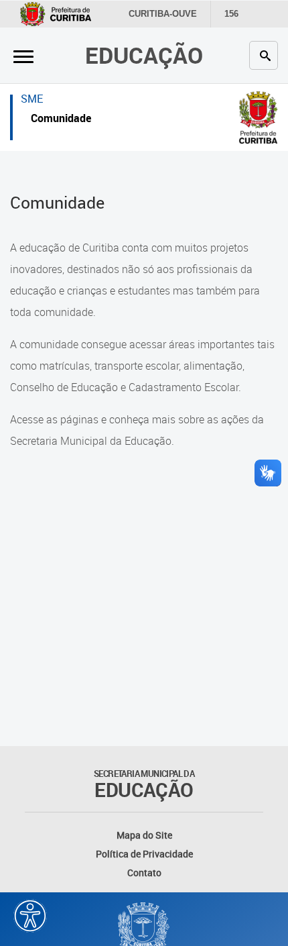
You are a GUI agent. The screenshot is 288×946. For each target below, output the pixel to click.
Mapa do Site (144, 835)
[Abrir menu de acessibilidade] (30, 916)
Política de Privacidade (144, 853)
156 (231, 14)
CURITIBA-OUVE (163, 14)
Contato (144, 872)
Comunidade (61, 119)
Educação (144, 55)
